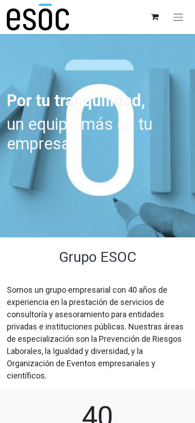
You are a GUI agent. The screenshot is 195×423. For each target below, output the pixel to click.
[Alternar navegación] (178, 17)
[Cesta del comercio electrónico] (154, 17)
